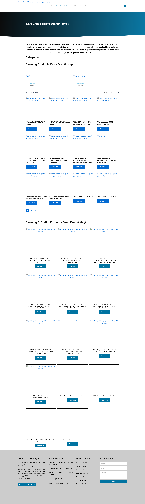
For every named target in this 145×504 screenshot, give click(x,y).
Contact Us (83, 5)
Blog (75, 5)
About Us (50, 5)
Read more (31, 129)
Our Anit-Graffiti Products (63, 5)
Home (42, 5)
